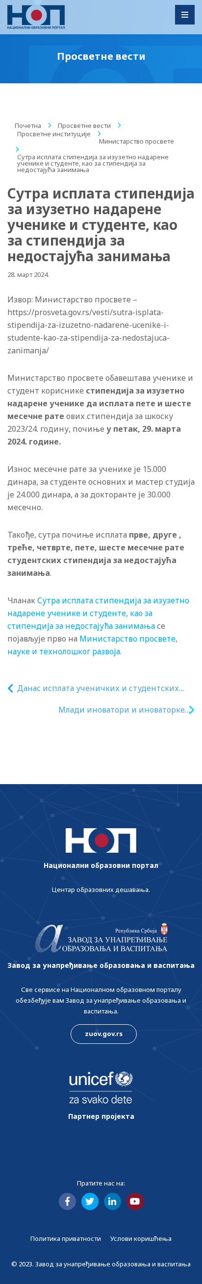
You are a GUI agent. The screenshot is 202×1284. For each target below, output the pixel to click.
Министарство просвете (136, 141)
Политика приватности (65, 1238)
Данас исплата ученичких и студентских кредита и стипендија (98, 688)
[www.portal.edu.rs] (36, 17)
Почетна (28, 125)
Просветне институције (54, 133)
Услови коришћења (141, 1238)
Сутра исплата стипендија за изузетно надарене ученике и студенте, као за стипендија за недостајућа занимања (98, 613)
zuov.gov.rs (104, 1033)
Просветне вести (84, 125)
